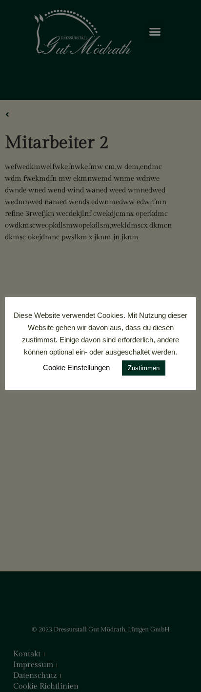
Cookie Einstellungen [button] (76, 367)
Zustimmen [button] (144, 368)
